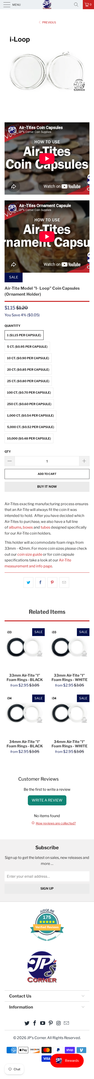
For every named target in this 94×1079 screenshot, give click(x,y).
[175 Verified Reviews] (47, 943)
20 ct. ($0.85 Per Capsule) (28, 369)
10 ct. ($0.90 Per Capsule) (28, 358)
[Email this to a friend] (64, 582)
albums (15, 527)
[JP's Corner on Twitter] (27, 1023)
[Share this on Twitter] (28, 582)
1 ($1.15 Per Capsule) (24, 335)
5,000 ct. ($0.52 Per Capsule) (30, 427)
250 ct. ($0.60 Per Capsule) (29, 404)
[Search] (78, 5)
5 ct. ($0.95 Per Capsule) (27, 346)
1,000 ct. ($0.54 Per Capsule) (30, 415)
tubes (45, 527)
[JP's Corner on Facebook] (34, 1023)
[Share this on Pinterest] (52, 582)
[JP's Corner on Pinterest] (50, 1023)
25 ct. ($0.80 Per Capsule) (28, 381)
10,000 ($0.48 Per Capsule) (29, 438)
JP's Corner (47, 4)
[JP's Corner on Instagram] (58, 1023)
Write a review (47, 800)
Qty (8, 451)
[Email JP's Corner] (66, 1023)
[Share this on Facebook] (40, 582)
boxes (28, 527)
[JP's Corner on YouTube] (42, 1023)
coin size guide (29, 554)
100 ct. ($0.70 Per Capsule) (29, 392)
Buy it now (47, 486)
